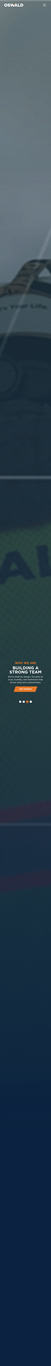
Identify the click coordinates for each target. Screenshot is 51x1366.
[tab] (20, 702)
